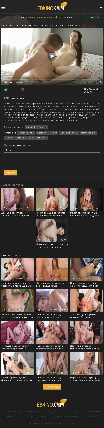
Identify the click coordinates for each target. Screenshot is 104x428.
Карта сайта (69, 423)
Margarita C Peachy (36, 127)
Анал (54, 132)
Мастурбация (88, 132)
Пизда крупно (26, 132)
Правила (45, 423)
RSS (76, 423)
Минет (8, 137)
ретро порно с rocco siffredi (46, 17)
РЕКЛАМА (94, 17)
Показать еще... (52, 387)
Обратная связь (56, 423)
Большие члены (68, 132)
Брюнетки (42, 132)
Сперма (20, 137)
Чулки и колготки (37, 137)
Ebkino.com (6, 411)
